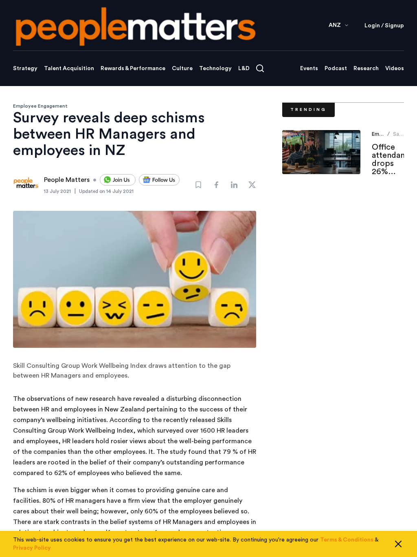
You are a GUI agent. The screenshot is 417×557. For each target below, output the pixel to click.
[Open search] (260, 68)
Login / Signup (384, 26)
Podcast (336, 68)
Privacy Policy (32, 548)
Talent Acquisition (69, 68)
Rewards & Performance (133, 68)
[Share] (216, 185)
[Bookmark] (198, 185)
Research (366, 68)
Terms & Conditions (346, 540)
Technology (215, 68)
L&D (244, 68)
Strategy (25, 68)
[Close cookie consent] (398, 544)
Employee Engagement (40, 106)
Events (309, 68)
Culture (182, 68)
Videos (394, 68)
